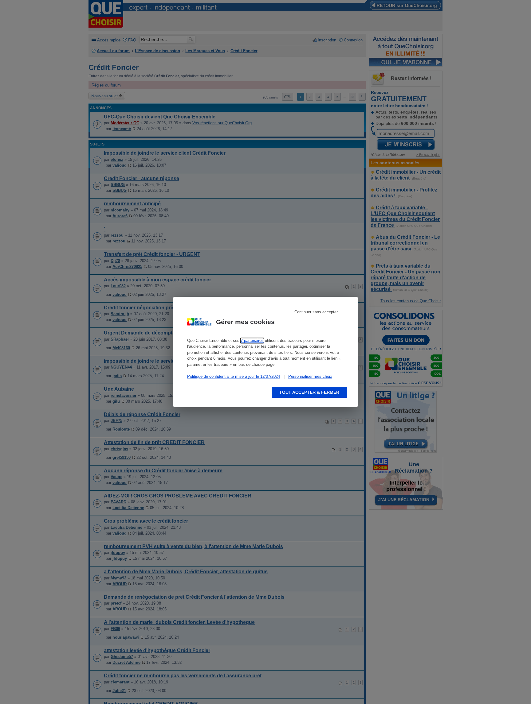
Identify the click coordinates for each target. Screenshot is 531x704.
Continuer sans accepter (316, 312)
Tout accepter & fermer (309, 392)
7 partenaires (252, 340)
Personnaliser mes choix (310, 376)
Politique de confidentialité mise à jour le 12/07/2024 (233, 376)
